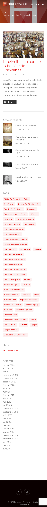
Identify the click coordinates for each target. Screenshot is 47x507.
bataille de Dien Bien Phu (29, 204)
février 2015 (8, 429)
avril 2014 (7, 449)
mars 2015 (7, 425)
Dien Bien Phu (10, 249)
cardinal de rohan (12, 224)
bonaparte (31, 209)
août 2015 (7, 415)
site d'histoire (10, 325)
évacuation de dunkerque (15, 335)
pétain (33, 320)
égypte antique (10, 330)
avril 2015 (7, 422)
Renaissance (27, 75)
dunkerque (25, 249)
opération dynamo (24, 310)
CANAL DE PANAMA (25, 219)
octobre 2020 (9, 382)
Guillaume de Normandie (14, 269)
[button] (43, 4)
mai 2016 (7, 402)
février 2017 (8, 395)
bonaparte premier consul (15, 214)
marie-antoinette (11, 295)
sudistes (23, 325)
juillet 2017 (8, 388)
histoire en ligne (11, 285)
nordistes (8, 310)
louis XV (26, 285)
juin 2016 (7, 398)
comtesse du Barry (12, 234)
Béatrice (34, 214)
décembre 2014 (10, 435)
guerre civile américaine (14, 259)
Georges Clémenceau (13, 254)
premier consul (10, 315)
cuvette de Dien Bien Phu (15, 239)
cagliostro (8, 219)
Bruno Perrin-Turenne (13, 75)
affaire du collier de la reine (16, 199)
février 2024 (8, 365)
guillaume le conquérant (14, 274)
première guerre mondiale (15, 320)
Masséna (26, 295)
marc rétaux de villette (14, 290)
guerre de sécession (13, 264)
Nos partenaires (10, 350)
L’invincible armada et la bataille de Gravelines (22, 65)
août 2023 (8, 368)
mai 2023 (7, 372)
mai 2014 (7, 445)
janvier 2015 (8, 432)
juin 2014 (7, 442)
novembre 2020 (10, 378)
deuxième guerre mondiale (15, 244)
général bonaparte (12, 280)
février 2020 (9, 385)
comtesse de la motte (14, 229)
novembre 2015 (10, 408)
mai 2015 (7, 419)
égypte (34, 325)
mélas (36, 295)
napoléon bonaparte (28, 300)
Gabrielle (37, 249)
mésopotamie (10, 300)
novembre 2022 (10, 375)
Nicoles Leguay (31, 305)
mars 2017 (7, 392)
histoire (27, 280)
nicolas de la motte (12, 305)
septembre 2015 (10, 412)
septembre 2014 (10, 439)
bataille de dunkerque (13, 209)
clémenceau (29, 224)
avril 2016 (7, 405)
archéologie (9, 204)
